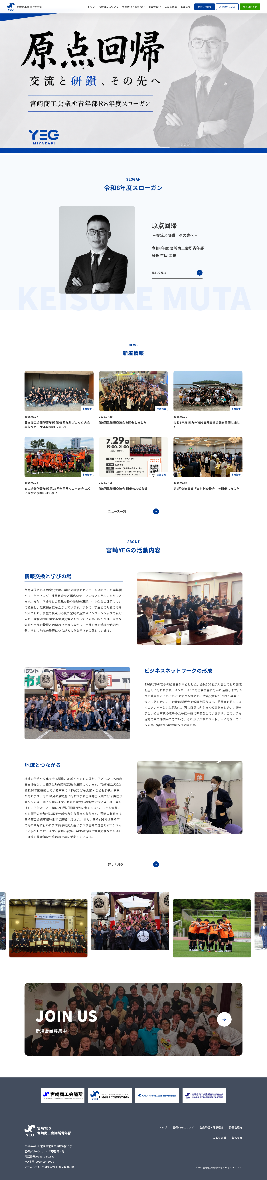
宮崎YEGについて (108, 6)
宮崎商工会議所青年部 (29, 6)
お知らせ (186, 6)
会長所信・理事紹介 (133, 6)
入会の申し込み (227, 6)
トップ (91, 6)
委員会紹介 (154, 6)
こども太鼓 (171, 6)
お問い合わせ (205, 6)
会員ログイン (250, 6)
